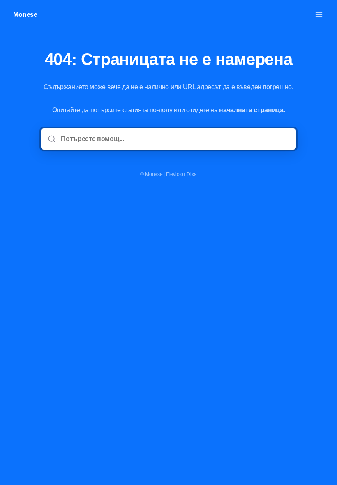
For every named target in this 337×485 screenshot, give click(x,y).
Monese (25, 14)
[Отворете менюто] (318, 14)
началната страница (251, 109)
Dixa (191, 174)
